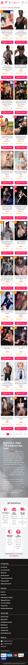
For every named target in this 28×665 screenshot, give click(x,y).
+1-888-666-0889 (7, 643)
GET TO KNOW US (14, 556)
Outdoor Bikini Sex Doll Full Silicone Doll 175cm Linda (7, 138)
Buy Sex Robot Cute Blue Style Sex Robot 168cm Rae (21, 173)
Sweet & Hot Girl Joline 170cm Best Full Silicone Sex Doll (21, 313)
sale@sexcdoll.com (8, 641)
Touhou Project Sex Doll (6, 578)
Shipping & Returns (5, 600)
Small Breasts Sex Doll (6, 622)
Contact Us (3, 594)
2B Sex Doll (3, 572)
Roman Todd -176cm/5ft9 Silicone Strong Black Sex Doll (7, 67)
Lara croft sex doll (5, 570)
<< (3, 434)
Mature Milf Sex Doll (6, 633)
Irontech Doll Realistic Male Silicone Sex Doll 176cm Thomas (21, 102)
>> (24, 434)
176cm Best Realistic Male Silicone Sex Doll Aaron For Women (7, 102)
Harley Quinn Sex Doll (6, 583)
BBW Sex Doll (4, 625)
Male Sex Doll (4, 619)
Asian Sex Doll (4, 627)
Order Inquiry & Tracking (6, 597)
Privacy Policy (4, 605)
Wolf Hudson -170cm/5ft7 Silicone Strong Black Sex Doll (7, 383)
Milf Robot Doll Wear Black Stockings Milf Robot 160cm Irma (7, 208)
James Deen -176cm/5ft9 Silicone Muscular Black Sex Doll (21, 32)
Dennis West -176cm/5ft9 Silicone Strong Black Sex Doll (21, 67)
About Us (3, 592)
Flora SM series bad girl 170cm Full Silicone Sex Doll (21, 278)
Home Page (4, 7)
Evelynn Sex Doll (5, 581)
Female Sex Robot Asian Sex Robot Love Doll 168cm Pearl (21, 208)
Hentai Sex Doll (4, 630)
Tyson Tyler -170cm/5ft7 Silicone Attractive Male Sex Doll (21, 383)
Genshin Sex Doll (5, 575)
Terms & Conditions (5, 603)
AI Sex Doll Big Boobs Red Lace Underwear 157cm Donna (7, 173)
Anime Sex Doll (4, 616)
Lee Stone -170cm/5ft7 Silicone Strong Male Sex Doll (7, 419)
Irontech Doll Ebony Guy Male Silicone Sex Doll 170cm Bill (7, 243)
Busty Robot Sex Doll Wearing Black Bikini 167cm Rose (21, 138)
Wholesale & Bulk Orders (7, 608)
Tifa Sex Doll (4, 567)
